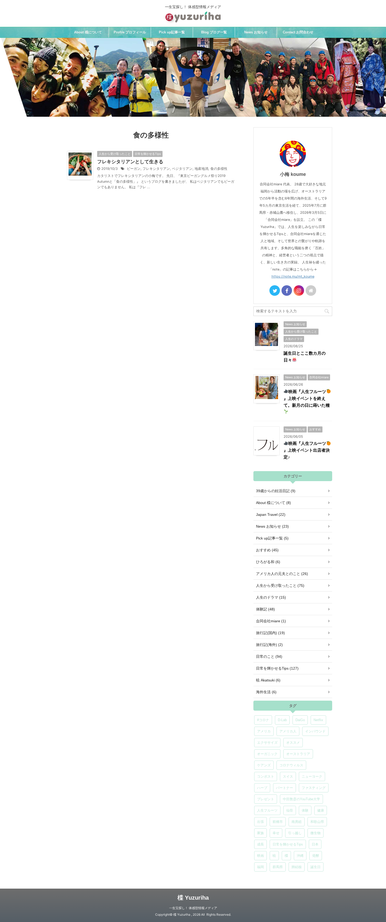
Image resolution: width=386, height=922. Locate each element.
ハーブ (262, 788)
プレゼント (265, 799)
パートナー (284, 788)
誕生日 (315, 867)
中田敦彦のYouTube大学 (301, 799)
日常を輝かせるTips (288, 844)
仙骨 (289, 810)
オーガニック (267, 754)
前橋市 (278, 822)
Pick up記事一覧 (172, 32)
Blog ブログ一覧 (214, 32)
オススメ (293, 743)
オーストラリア (298, 754)
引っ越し (295, 833)
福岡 (260, 867)
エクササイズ (267, 743)
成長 (260, 844)
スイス (288, 776)
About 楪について (88, 32)
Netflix (318, 720)
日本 (315, 844)
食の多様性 (218, 169)
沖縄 (300, 856)
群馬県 (278, 867)
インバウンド (315, 731)
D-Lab (282, 720)
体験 (305, 810)
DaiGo (300, 720)
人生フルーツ (267, 810)
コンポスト (265, 776)
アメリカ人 (287, 731)
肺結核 (296, 867)
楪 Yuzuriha (193, 897)
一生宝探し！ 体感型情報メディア (193, 908)
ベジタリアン (182, 169)
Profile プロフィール (130, 32)
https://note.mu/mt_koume (293, 276)
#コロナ (263, 720)
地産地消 (201, 169)
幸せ (276, 833)
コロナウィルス (291, 765)
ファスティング (314, 788)
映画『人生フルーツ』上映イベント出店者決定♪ (307, 450)
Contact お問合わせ (298, 32)
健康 (320, 810)
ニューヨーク (312, 776)
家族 (260, 833)
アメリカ (264, 731)
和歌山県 (317, 822)
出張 (260, 822)
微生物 (315, 833)
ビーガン (133, 169)
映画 (260, 856)
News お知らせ (256, 32)
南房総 (296, 822)
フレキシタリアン (156, 169)
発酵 (315, 856)
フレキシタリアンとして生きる (130, 161)
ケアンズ (264, 765)
